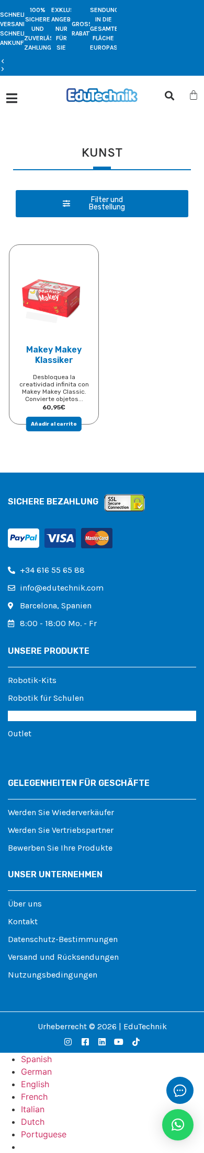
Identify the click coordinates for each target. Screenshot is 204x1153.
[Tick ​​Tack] (136, 1042)
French (34, 1096)
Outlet (19, 733)
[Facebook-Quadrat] (84, 1042)
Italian (32, 1109)
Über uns (25, 904)
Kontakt (23, 921)
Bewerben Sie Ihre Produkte (60, 848)
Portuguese (43, 1134)
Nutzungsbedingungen (52, 975)
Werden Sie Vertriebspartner (61, 830)
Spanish (36, 1059)
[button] (58, 61)
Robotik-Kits (32, 680)
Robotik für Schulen (46, 698)
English (35, 1084)
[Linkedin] (102, 1042)
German (36, 1071)
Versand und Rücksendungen (63, 957)
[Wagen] (193, 95)
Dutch (32, 1121)
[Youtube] (118, 1042)
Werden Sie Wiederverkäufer (61, 812)
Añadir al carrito (54, 424)
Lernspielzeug (35, 716)
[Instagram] (68, 1042)
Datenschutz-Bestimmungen (63, 939)
